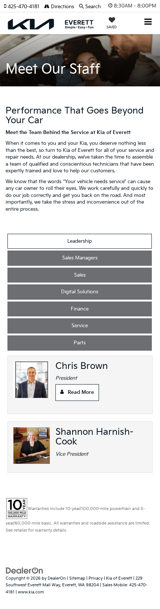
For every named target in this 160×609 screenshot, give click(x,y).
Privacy (96, 578)
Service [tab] (79, 326)
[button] (24, 6)
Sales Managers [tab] (79, 258)
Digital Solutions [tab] (79, 292)
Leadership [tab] (79, 241)
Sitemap (77, 578)
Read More (81, 392)
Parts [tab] (80, 343)
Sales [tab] (80, 275)
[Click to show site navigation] (148, 22)
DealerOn (57, 578)
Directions (61, 7)
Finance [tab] (80, 309)
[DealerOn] (25, 570)
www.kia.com (31, 592)
